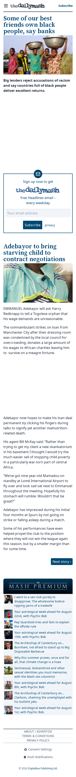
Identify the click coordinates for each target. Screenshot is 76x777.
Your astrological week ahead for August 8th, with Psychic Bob (43, 685)
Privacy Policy (38, 740)
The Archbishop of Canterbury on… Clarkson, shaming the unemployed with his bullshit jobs (43, 697)
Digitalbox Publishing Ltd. (42, 768)
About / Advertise (38, 731)
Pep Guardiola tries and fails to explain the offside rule (41, 624)
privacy (50, 225)
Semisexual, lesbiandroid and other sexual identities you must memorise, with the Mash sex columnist (40, 672)
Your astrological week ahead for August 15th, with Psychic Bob (43, 634)
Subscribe (33, 225)
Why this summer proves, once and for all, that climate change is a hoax (41, 660)
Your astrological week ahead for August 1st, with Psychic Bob (43, 710)
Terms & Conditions (38, 736)
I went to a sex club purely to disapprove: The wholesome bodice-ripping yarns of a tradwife (39, 601)
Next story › (62, 561)
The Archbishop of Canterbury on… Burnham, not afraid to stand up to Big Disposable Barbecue (41, 647)
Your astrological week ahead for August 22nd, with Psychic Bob (43, 614)
